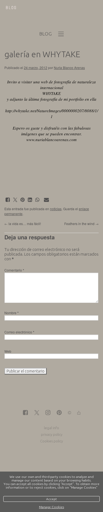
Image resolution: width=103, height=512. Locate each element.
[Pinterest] (59, 413)
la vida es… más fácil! (22, 223)
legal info (51, 428)
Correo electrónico (19, 332)
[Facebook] (25, 413)
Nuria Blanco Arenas (69, 67)
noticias (56, 208)
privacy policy (51, 434)
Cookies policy (51, 441)
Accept (51, 499)
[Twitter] (36, 413)
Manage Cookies (51, 507)
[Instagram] (48, 413)
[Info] (69, 413)
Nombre (11, 312)
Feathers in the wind (81, 223)
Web (7, 351)
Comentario (14, 270)
